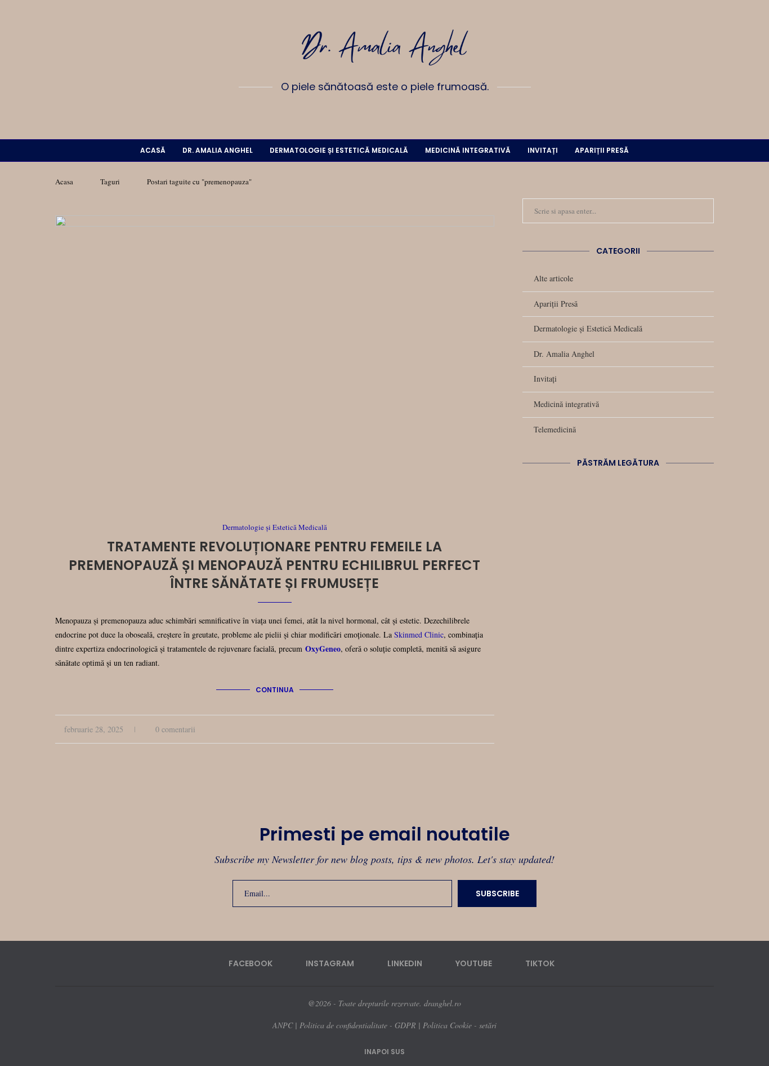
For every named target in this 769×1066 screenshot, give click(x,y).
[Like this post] (442, 729)
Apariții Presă (602, 150)
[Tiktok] (417, 112)
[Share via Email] (491, 729)
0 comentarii (175, 729)
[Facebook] (351, 112)
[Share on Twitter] (467, 729)
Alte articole (553, 278)
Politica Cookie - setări (460, 1025)
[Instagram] (368, 112)
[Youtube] (400, 112)
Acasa (64, 181)
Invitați (542, 150)
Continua (275, 690)
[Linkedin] (384, 112)
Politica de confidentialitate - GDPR (357, 1025)
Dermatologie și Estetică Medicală (339, 150)
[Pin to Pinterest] (479, 729)
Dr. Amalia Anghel (217, 150)
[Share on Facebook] (456, 729)
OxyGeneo (323, 648)
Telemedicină (555, 429)
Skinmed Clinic (419, 634)
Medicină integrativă (468, 150)
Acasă (153, 150)
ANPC (282, 1025)
